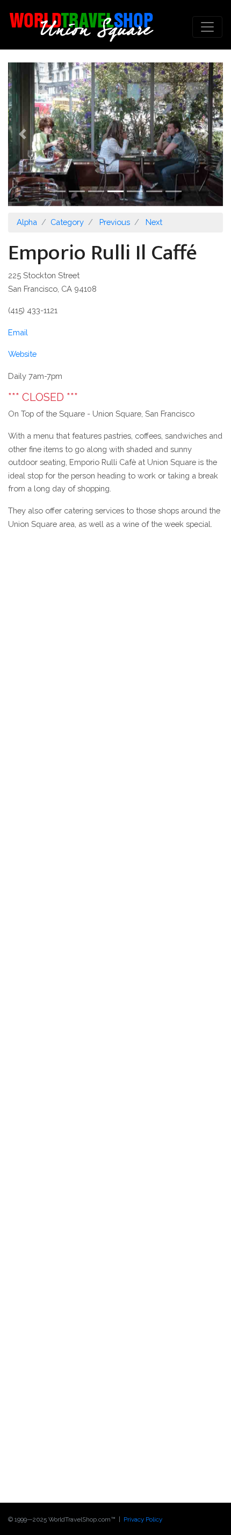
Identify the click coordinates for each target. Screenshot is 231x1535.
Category (67, 222)
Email (18, 332)
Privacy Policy (143, 1519)
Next (154, 222)
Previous (114, 222)
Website (22, 353)
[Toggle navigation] (207, 27)
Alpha (27, 222)
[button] (24, 134)
